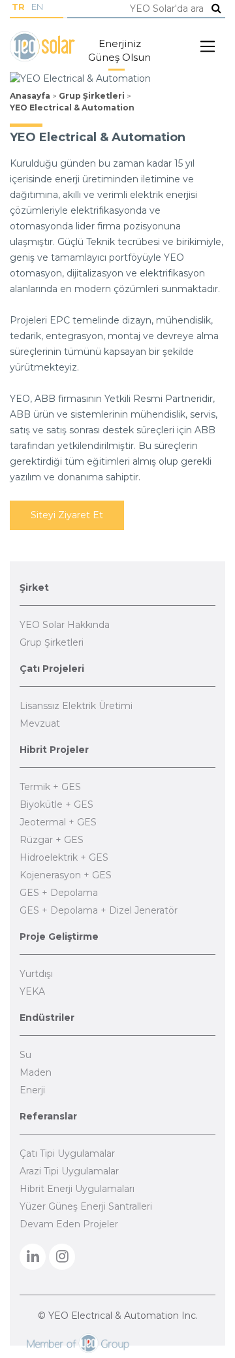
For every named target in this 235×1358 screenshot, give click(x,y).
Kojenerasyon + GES (66, 875)
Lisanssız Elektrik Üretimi (76, 706)
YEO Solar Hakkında (65, 625)
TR (18, 6)
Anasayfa (30, 96)
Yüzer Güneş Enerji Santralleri (86, 1206)
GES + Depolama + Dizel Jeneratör (99, 910)
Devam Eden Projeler (69, 1224)
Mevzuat (40, 723)
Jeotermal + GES (58, 822)
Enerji (32, 1090)
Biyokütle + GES (56, 804)
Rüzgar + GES (52, 840)
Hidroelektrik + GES (64, 857)
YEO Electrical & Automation (72, 107)
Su (25, 1055)
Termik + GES (50, 787)
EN (37, 6)
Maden (36, 1072)
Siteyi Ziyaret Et (67, 515)
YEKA (32, 991)
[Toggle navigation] (207, 46)
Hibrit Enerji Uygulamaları (77, 1189)
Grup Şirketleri (92, 96)
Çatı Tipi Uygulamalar (67, 1153)
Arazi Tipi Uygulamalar (69, 1171)
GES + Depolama (59, 893)
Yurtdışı (36, 974)
